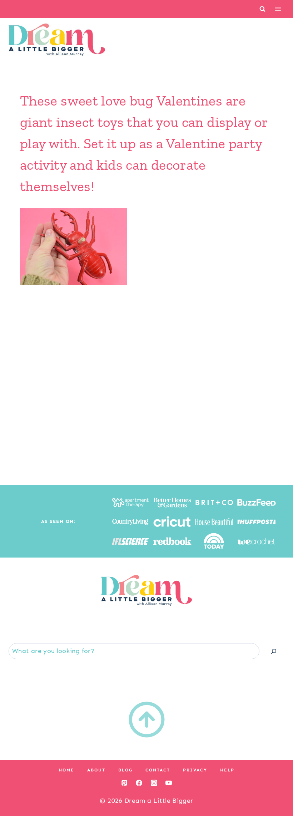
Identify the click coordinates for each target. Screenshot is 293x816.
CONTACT (157, 770)
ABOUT (96, 770)
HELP (227, 770)
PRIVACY (195, 770)
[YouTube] (168, 782)
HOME (66, 770)
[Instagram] (154, 782)
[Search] (273, 651)
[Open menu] (277, 8)
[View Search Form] (262, 9)
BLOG (125, 770)
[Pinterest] (124, 782)
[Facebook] (139, 782)
